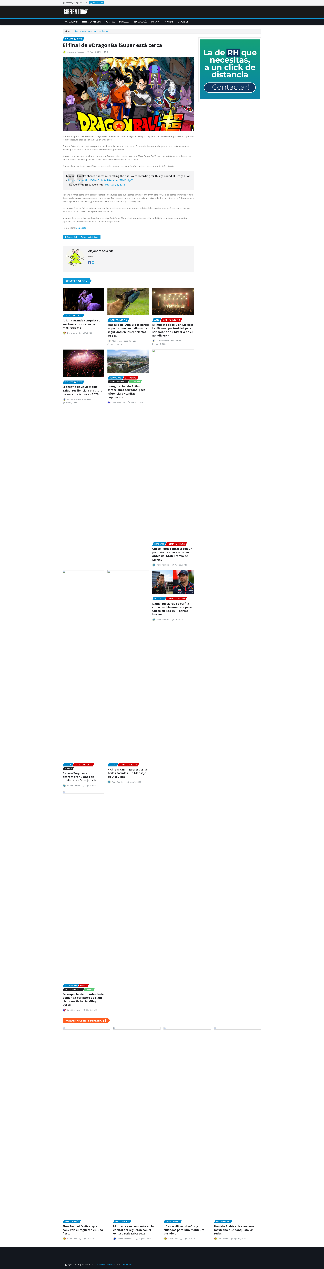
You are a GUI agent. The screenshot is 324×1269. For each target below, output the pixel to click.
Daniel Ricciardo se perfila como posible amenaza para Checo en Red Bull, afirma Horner (172, 609)
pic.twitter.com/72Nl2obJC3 (116, 180)
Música (155, 21)
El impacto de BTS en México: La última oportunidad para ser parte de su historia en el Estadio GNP (172, 330)
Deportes (183, 21)
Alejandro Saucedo (75, 52)
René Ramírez (163, 564)
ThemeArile (125, 1264)
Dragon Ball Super (90, 237)
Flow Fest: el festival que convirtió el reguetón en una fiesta (83, 1229)
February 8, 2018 (115, 184)
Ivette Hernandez (126, 1238)
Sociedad (124, 21)
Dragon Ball (72, 237)
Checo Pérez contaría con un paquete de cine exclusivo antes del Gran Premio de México (172, 554)
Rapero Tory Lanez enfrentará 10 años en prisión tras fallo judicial (80, 776)
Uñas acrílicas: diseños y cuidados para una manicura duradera (184, 1229)
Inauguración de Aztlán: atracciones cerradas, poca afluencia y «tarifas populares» (126, 391)
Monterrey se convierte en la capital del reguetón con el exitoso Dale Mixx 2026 (133, 1229)
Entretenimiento (91, 21)
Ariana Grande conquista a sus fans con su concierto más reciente (82, 323)
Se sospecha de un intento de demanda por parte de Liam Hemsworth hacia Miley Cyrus (83, 999)
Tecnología (140, 21)
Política (110, 21)
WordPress (100, 1264)
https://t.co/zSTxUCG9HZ (83, 180)
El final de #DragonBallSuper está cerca (90, 31)
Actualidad (71, 21)
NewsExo (111, 1264)
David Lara (72, 333)
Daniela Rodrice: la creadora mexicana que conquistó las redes (234, 1229)
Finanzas (168, 21)
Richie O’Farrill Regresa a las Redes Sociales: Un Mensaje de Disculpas (127, 772)
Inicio (67, 31)
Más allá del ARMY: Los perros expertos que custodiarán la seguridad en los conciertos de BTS (128, 330)
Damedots (81, 227)
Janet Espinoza (118, 402)
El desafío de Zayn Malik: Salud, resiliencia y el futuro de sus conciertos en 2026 (82, 390)
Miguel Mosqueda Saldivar (124, 341)
